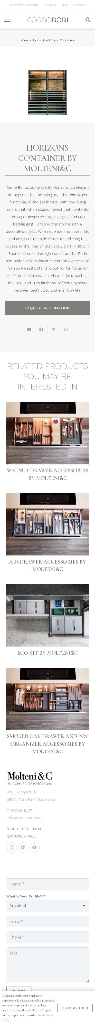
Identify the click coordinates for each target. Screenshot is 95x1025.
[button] (7, 20)
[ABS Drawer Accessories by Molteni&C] (47, 524)
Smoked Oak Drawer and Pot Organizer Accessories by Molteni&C (47, 744)
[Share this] (41, 329)
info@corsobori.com (24, 818)
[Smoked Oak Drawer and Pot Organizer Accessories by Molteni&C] (47, 699)
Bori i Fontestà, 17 (22, 792)
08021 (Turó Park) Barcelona (31, 799)
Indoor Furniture (44, 40)
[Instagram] (12, 847)
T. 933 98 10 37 (19, 810)
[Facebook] (34, 847)
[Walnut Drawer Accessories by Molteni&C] (47, 433)
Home (24, 40)
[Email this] (29, 329)
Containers (67, 40)
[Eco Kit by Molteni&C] (47, 615)
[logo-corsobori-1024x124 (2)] (47, 19)
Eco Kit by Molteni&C (47, 653)
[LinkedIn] (23, 847)
